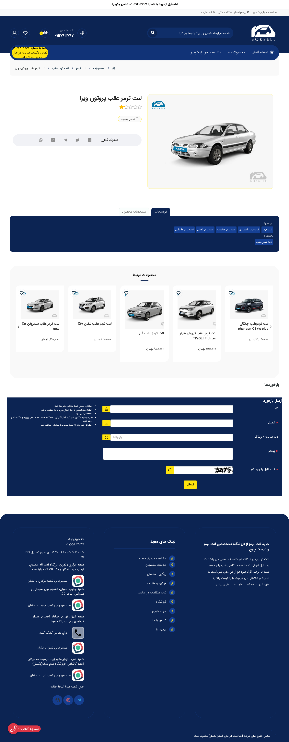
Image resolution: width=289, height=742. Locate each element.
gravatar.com (37, 418)
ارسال (190, 484)
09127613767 (76, 539)
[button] (270, 326)
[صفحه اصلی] (113, 68)
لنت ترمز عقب (60, 68)
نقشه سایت (208, 12)
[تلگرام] (65, 140)
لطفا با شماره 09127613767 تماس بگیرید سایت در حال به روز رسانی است (30, 53)
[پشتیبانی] (57, 700)
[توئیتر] (77, 140)
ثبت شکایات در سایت (152, 592)
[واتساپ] (41, 140)
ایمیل (271, 422)
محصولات (238, 52)
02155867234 (75, 544)
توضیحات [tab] (161, 211)
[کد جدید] (170, 470)
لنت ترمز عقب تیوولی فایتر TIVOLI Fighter (198, 336)
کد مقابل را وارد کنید (262, 469)
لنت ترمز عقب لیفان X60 (94, 323)
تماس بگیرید (128, 119)
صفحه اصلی (260, 52)
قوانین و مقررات (156, 583)
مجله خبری (159, 611)
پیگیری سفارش (156, 574)
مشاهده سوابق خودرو (264, 12)
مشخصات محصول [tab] (134, 211)
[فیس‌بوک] (90, 140)
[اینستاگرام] (68, 700)
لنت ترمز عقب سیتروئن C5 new (40, 326)
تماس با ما (159, 620)
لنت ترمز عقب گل (151, 333)
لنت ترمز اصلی (205, 229)
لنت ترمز (81, 68)
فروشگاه (161, 601)
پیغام (272, 450)
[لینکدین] (53, 140)
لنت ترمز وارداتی (184, 229)
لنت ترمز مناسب (226, 229)
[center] (152, 33)
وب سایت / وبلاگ (266, 436)
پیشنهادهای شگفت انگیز (232, 12)
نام (276, 408)
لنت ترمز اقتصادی (249, 229)
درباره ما (161, 629)
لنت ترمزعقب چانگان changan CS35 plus (253, 326)
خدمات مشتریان (155, 564)
